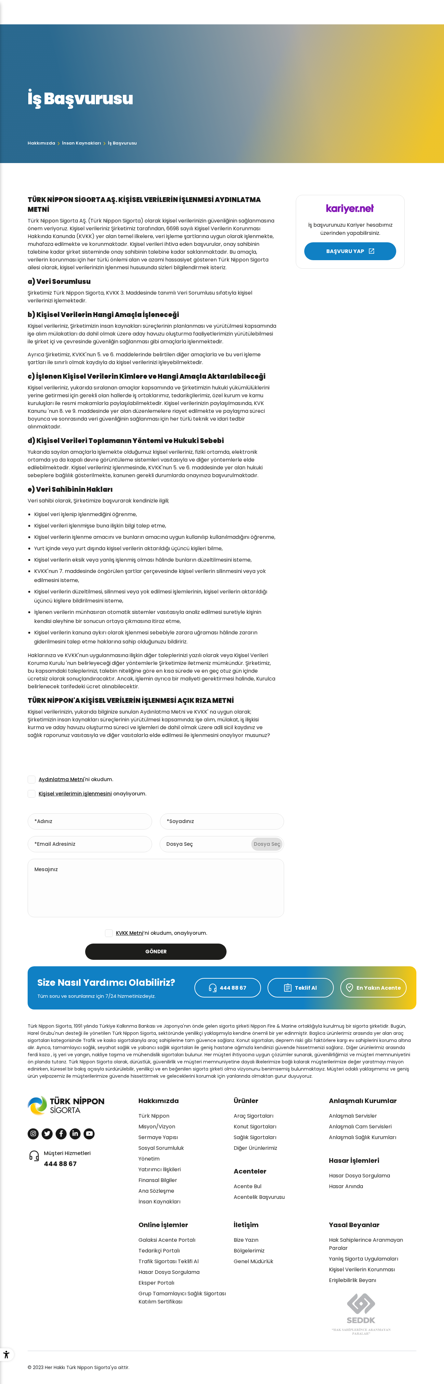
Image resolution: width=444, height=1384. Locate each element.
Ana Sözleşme (156, 1191)
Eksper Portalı (156, 1283)
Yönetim (149, 1158)
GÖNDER (156, 951)
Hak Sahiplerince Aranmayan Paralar (366, 1244)
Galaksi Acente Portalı (166, 1240)
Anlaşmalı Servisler (353, 1116)
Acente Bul (247, 1186)
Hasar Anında (346, 1186)
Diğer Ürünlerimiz (255, 1148)
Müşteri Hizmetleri (67, 1158)
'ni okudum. (76, 779)
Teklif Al (306, 988)
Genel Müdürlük (253, 1261)
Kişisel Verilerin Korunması (362, 1269)
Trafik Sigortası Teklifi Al (168, 1261)
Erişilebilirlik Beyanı (352, 1280)
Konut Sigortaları (255, 1126)
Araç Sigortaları (253, 1116)
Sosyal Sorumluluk (161, 1148)
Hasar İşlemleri (354, 1160)
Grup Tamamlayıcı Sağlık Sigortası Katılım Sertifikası (182, 1297)
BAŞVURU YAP (345, 251)
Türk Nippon (153, 1116)
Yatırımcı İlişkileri (159, 1169)
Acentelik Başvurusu (259, 1197)
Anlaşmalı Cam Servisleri (360, 1126)
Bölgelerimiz (249, 1250)
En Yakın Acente (379, 988)
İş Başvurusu (122, 143)
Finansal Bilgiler (157, 1180)
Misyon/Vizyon (156, 1126)
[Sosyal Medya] (33, 1133)
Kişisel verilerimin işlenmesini (75, 793)
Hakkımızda (41, 143)
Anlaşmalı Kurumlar (363, 1100)
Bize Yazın (246, 1240)
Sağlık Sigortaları (255, 1137)
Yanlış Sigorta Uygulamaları (363, 1259)
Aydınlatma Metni (61, 779)
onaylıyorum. (92, 793)
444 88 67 (233, 988)
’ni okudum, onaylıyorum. (161, 933)
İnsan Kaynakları (81, 143)
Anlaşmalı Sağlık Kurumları (362, 1137)
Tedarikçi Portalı (159, 1250)
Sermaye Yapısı (158, 1137)
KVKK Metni (129, 933)
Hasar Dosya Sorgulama (359, 1175)
